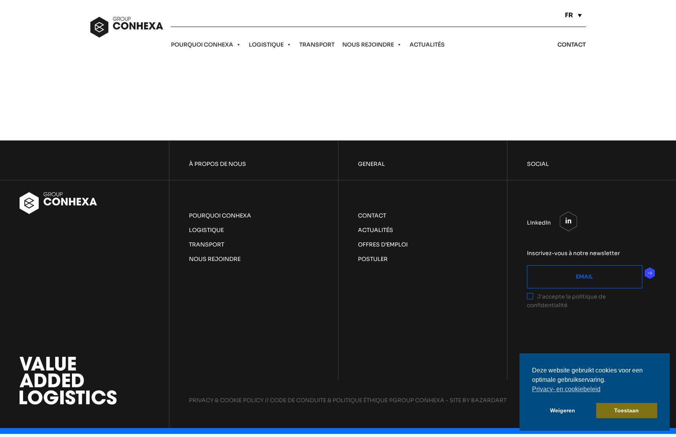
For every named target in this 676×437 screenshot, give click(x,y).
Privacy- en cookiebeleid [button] (566, 389)
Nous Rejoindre (368, 44)
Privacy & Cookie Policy (226, 400)
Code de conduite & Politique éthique (329, 400)
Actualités (427, 44)
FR (569, 15)
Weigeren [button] (562, 410)
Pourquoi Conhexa (202, 44)
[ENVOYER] (650, 273)
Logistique (266, 44)
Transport (316, 44)
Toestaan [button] (626, 410)
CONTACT (571, 44)
